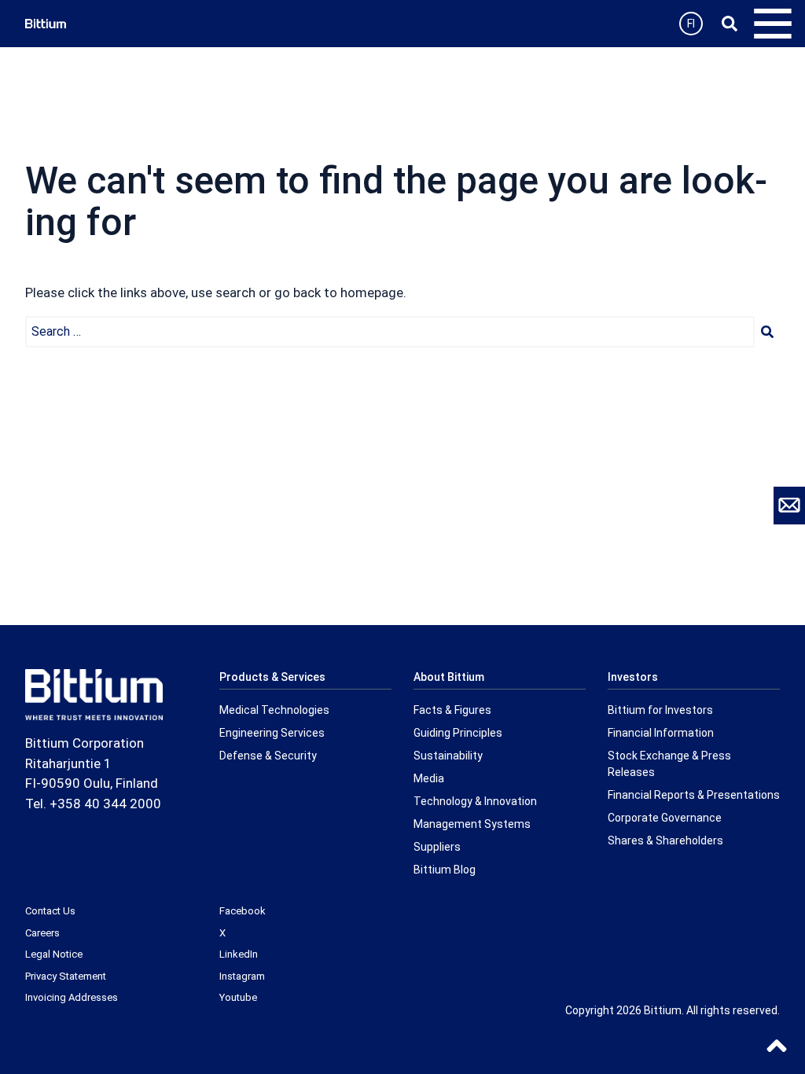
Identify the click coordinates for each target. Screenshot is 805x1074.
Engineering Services (272, 732)
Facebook (242, 911)
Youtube (238, 997)
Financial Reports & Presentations (694, 795)
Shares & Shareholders (665, 840)
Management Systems (472, 824)
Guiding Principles (458, 732)
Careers (42, 933)
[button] (767, 332)
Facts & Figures (452, 710)
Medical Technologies (274, 710)
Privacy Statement (65, 976)
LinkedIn (238, 954)
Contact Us (50, 911)
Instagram (242, 976)
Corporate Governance (665, 817)
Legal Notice (54, 954)
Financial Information (661, 732)
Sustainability (448, 755)
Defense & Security (268, 755)
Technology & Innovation (475, 801)
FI (691, 23)
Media (429, 778)
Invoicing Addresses (71, 997)
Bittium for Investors (660, 710)
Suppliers (437, 846)
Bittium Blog (445, 869)
